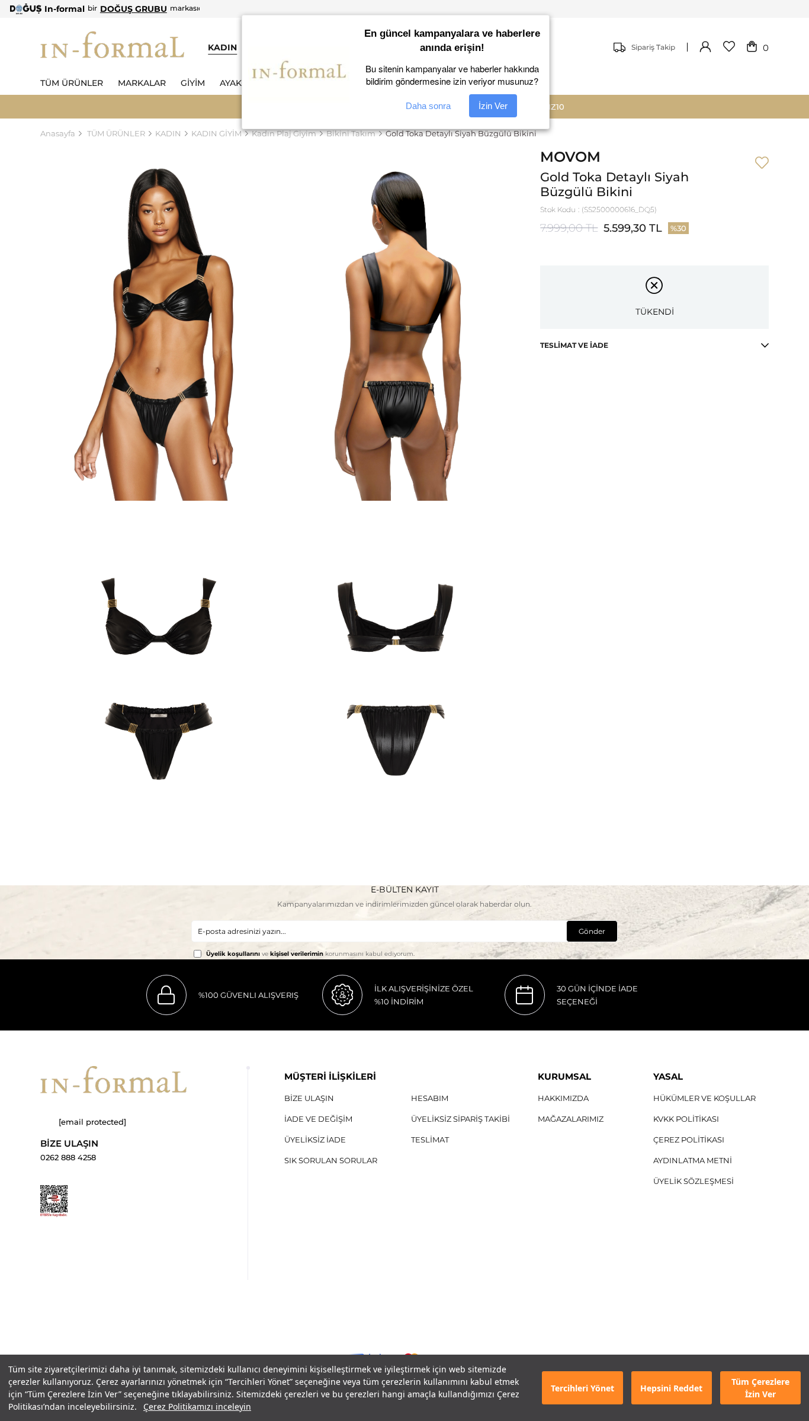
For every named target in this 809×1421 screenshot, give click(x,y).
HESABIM (429, 1098)
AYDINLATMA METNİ (692, 1160)
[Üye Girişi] (705, 47)
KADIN (222, 47)
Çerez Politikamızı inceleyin (197, 1406)
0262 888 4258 (68, 1157)
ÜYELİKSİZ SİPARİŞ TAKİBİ (460, 1119)
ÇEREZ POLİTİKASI (688, 1139)
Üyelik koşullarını (233, 954)
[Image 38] (113, 1079)
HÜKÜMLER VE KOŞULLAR (704, 1098)
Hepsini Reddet (671, 1388)
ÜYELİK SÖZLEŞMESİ (693, 1181)
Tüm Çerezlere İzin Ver (760, 1388)
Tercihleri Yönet (582, 1388)
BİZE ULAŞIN (309, 1098)
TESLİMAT (430, 1139)
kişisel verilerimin (296, 954)
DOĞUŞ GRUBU (133, 9)
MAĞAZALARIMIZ (570, 1119)
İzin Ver (493, 106)
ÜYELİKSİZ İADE (315, 1139)
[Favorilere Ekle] (762, 163)
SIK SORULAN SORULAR (330, 1160)
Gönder (592, 931)
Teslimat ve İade (574, 345)
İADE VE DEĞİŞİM (318, 1119)
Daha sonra (428, 106)
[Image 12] (54, 1201)
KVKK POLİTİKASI (686, 1119)
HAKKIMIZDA (563, 1098)
